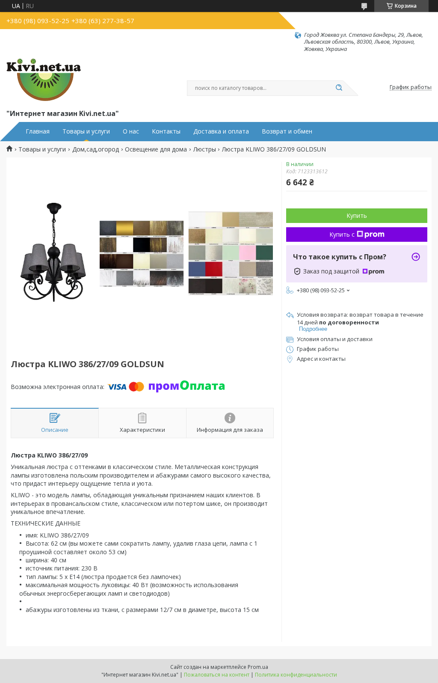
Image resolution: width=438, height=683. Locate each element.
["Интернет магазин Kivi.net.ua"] (43, 80)
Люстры (204, 149)
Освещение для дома (156, 149)
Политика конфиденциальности (296, 674)
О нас (131, 131)
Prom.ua (258, 667)
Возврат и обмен (287, 131)
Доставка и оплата (221, 131)
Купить (356, 215)
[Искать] (338, 88)
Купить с (342, 234)
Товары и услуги (86, 131)
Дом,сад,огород (95, 149)
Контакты (166, 131)
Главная (38, 131)
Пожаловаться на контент (216, 674)
